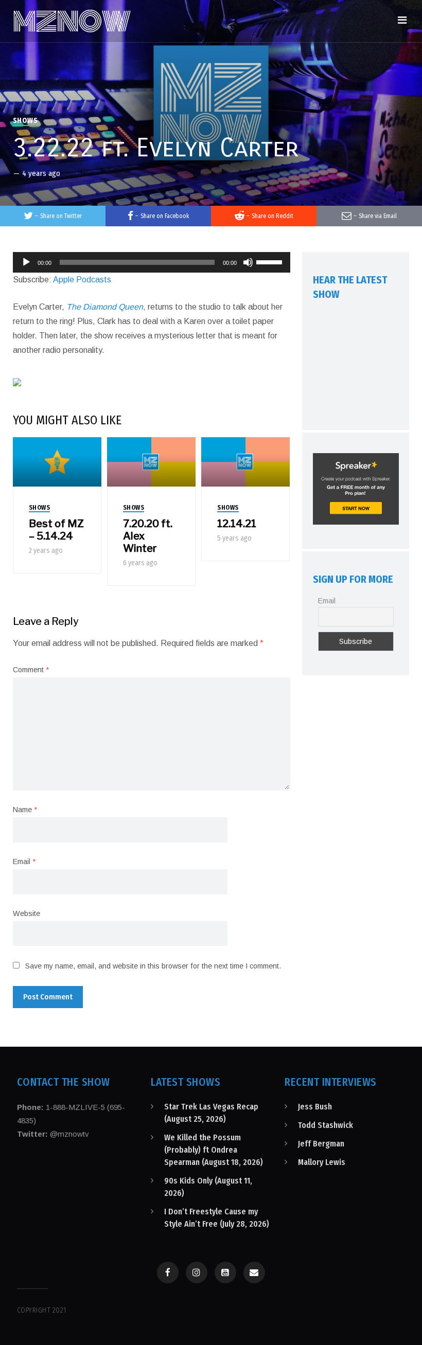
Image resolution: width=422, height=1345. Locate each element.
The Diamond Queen (104, 306)
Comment (31, 670)
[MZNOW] (72, 21)
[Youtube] (225, 1272)
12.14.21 (236, 523)
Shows (25, 120)
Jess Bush (315, 1106)
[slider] (270, 261)
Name (25, 809)
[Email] (254, 1272)
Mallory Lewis (321, 1162)
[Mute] (248, 262)
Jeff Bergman (321, 1144)
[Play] (26, 262)
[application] (152, 262)
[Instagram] (196, 1272)
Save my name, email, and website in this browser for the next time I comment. (153, 966)
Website (26, 913)
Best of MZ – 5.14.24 (56, 529)
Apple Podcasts (82, 279)
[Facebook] (168, 1272)
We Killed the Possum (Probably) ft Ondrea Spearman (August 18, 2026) (213, 1150)
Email (24, 861)
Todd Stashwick (325, 1125)
